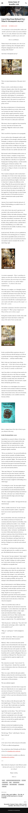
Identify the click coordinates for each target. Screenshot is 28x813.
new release (16, 782)
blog (3, 780)
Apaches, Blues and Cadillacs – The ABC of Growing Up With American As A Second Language (12, 796)
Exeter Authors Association (13, 780)
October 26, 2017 (13, 25)
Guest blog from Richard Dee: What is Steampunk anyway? (13, 20)
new (10, 782)
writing (4, 786)
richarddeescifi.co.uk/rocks (13, 751)
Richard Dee (5, 784)
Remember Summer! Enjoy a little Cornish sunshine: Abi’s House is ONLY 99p (15, 804)
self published (13, 784)
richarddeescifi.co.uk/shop (8, 757)
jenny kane (5, 782)
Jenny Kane (4, 25)
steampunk (21, 784)
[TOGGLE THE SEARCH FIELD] (26, 3)
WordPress (17, 810)
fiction (23, 780)
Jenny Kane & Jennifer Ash (13, 3)
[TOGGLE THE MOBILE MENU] (2, 3)
